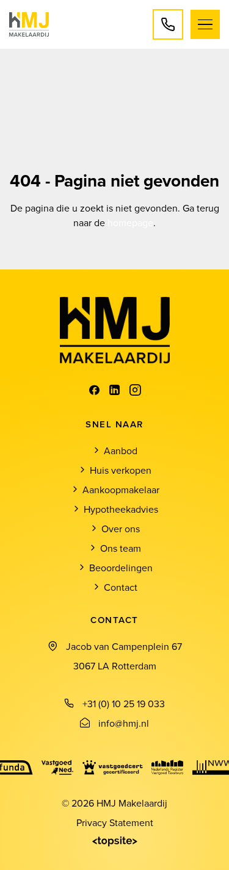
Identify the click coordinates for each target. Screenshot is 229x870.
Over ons (120, 528)
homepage (130, 222)
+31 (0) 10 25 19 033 (123, 703)
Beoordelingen (121, 567)
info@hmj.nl (123, 723)
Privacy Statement (114, 822)
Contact (120, 587)
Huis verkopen (120, 470)
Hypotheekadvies (121, 509)
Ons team (120, 548)
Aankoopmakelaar (120, 489)
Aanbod (120, 450)
